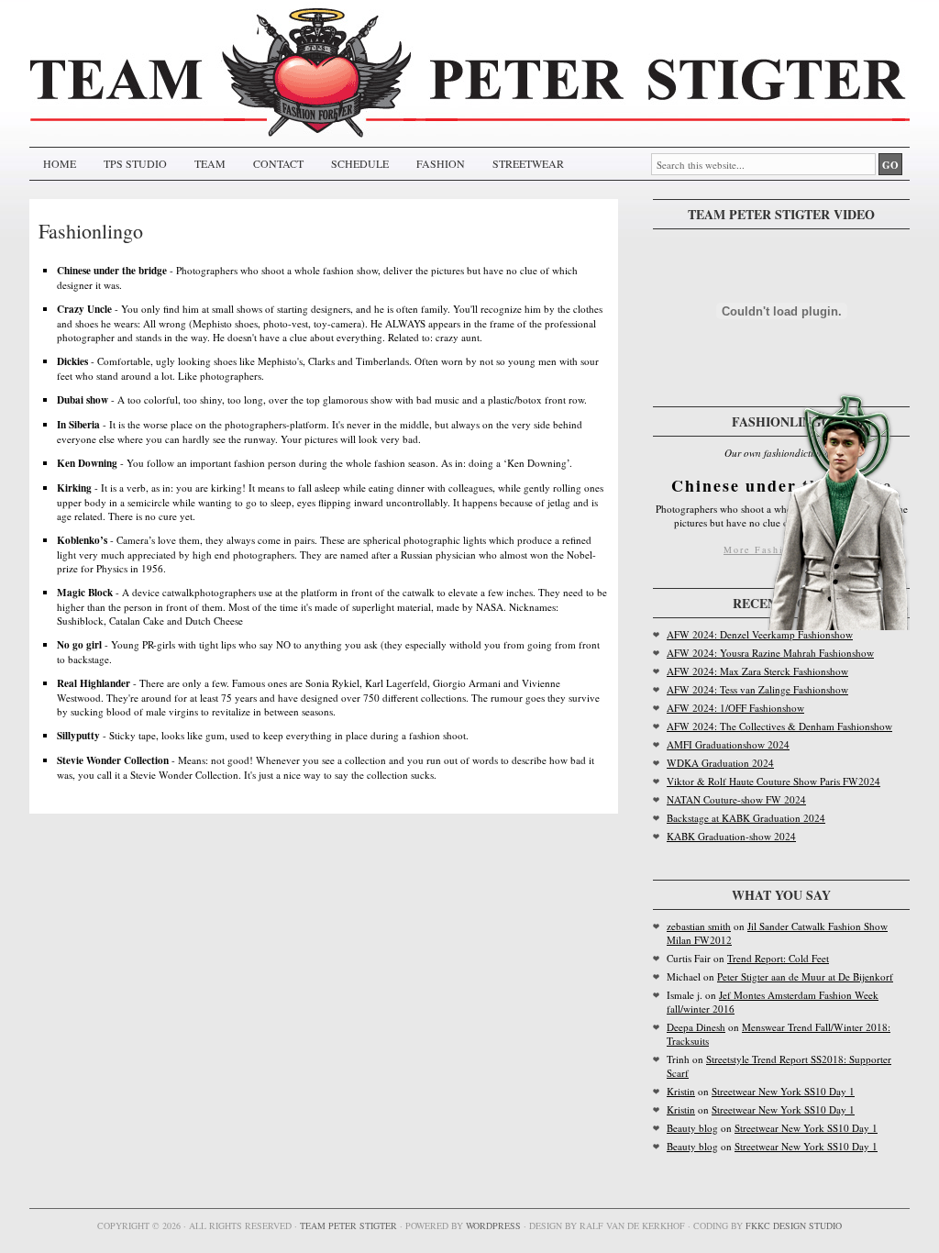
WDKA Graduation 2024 (720, 763)
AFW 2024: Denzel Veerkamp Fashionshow (760, 634)
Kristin (681, 1091)
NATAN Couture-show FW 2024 (736, 799)
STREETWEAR (528, 163)
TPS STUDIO (135, 163)
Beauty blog (692, 1128)
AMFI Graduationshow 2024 (728, 744)
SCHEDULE (360, 163)
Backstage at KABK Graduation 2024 (746, 818)
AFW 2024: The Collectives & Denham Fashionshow (779, 726)
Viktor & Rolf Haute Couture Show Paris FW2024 (773, 781)
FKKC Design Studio (794, 1225)
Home (59, 163)
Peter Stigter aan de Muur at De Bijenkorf (805, 976)
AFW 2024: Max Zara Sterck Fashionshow (757, 671)
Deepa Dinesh (696, 1027)
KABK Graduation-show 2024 (731, 836)
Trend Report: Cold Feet (778, 958)
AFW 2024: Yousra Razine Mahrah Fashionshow (770, 653)
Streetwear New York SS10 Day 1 (783, 1091)
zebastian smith (699, 926)
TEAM (210, 163)
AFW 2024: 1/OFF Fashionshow (735, 708)
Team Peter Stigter (348, 1225)
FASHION (440, 163)
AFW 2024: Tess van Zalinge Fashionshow (757, 689)
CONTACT (278, 163)
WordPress (493, 1225)
